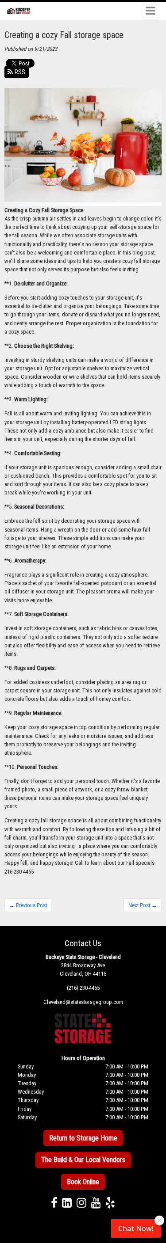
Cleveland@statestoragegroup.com (83, 1002)
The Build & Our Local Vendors (83, 1160)
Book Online (83, 1182)
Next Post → (142, 905)
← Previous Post (28, 905)
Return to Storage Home (83, 1138)
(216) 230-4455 (83, 988)
